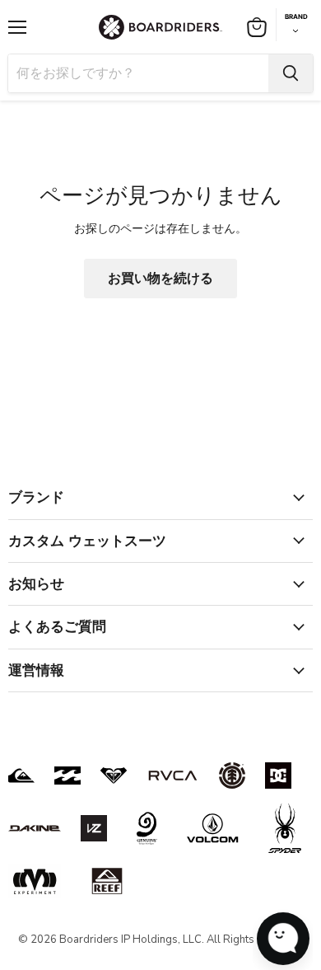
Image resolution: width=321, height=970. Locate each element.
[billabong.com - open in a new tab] (67, 775)
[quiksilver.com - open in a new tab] (21, 775)
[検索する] (290, 73)
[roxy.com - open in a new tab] (113, 775)
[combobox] (138, 73)
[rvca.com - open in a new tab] (173, 775)
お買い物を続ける (160, 278)
